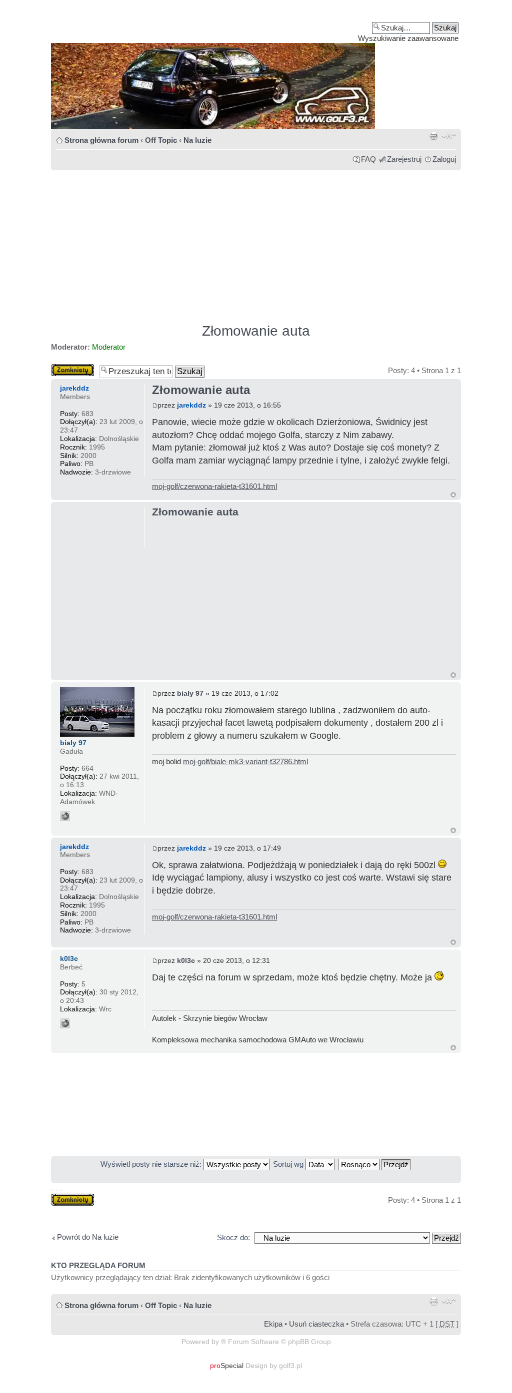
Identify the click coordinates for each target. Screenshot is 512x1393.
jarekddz (191, 405)
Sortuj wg (289, 1164)
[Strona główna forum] (255, 68)
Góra (453, 494)
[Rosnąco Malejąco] (375, 1164)
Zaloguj (444, 159)
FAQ (368, 159)
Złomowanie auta (256, 331)
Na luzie (198, 140)
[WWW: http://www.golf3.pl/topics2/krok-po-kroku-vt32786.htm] (65, 816)
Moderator (109, 347)
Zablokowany (72, 368)
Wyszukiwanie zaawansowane (408, 38)
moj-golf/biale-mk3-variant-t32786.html (245, 761)
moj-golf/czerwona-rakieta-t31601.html (214, 486)
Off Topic (161, 140)
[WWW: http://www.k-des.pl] (65, 1023)
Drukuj (433, 135)
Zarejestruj (404, 159)
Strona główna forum (101, 140)
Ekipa (273, 1324)
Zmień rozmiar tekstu (449, 135)
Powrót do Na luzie (87, 1237)
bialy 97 (190, 693)
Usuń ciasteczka (316, 1324)
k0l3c (186, 960)
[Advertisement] (255, 242)
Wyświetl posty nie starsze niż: (152, 1164)
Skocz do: (233, 1237)
